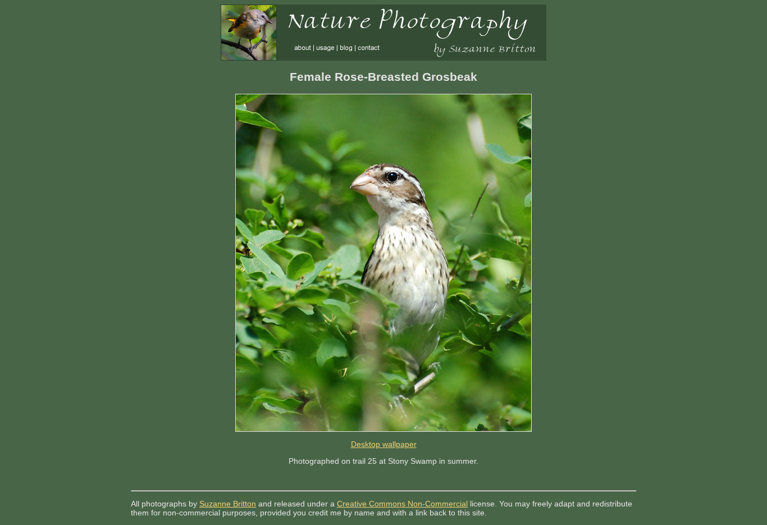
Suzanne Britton (227, 503)
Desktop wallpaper (384, 444)
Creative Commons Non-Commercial (402, 503)
